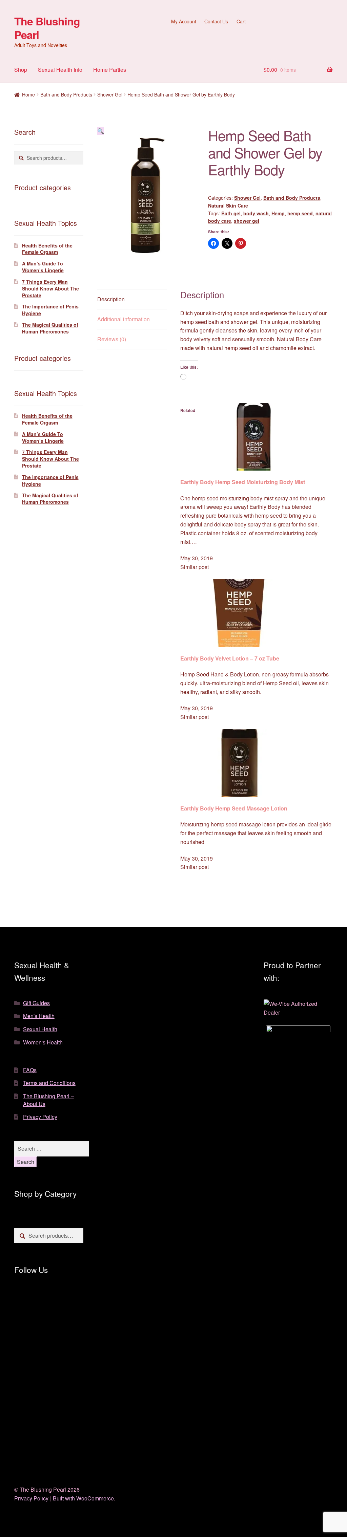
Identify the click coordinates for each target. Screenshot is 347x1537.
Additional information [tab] (123, 319)
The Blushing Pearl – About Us (48, 1100)
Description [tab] (111, 299)
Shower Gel (109, 94)
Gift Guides (36, 1003)
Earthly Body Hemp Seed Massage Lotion (233, 808)
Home (28, 94)
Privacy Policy (40, 1117)
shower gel (246, 220)
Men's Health (39, 1016)
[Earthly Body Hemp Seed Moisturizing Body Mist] (256, 437)
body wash (256, 213)
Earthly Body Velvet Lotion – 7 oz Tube (229, 658)
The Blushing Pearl (47, 27)
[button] (100, 131)
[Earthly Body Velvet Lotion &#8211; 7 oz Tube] (256, 613)
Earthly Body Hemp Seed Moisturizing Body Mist (242, 482)
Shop (20, 69)
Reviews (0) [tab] (111, 339)
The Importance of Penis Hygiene (50, 310)
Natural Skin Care (228, 205)
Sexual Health (40, 1029)
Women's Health (43, 1042)
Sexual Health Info (60, 69)
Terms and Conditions (49, 1083)
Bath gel (231, 213)
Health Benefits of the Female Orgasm (47, 249)
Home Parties (109, 69)
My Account (183, 21)
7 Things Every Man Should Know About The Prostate (50, 288)
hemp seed (300, 213)
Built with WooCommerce (83, 1498)
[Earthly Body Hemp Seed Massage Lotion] (256, 763)
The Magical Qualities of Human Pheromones (50, 328)
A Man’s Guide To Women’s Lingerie (43, 267)
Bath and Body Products (66, 94)
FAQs (30, 1070)
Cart (241, 21)
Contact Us (216, 21)
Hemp (278, 213)
